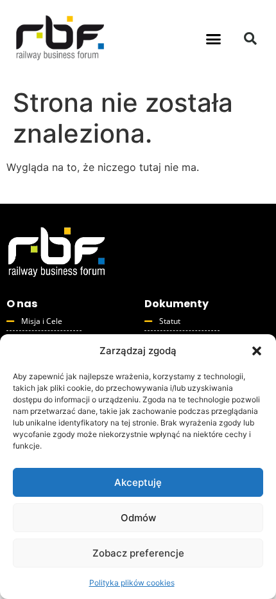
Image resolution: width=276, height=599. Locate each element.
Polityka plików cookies (132, 582)
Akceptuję (138, 482)
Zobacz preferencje (138, 553)
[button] (256, 350)
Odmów (138, 518)
